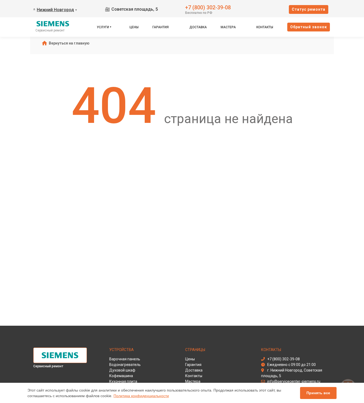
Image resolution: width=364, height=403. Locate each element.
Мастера (228, 27)
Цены (134, 27)
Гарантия (160, 27)
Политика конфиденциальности (141, 396)
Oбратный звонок (308, 27)
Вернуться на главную (69, 43)
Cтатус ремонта (308, 9)
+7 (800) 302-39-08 (208, 7)
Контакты (264, 27)
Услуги (103, 27)
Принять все (318, 393)
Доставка (198, 27)
